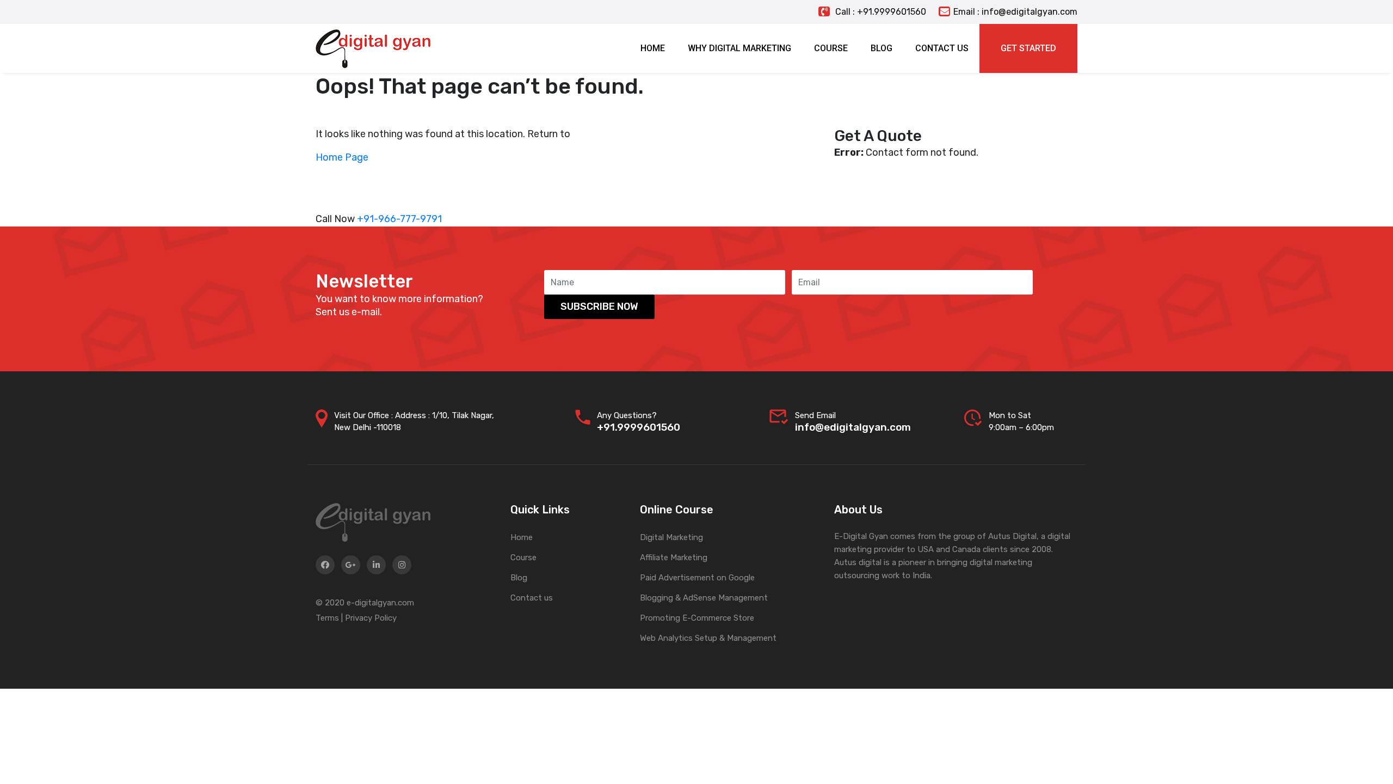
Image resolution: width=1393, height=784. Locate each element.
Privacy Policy (371, 618)
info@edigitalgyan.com (853, 427)
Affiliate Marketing (673, 557)
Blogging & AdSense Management (704, 598)
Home (521, 537)
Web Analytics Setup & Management (708, 638)
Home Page (342, 157)
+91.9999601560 (638, 427)
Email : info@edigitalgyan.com (1015, 12)
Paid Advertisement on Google (697, 578)
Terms (327, 618)
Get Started (1028, 48)
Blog (518, 578)
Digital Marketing (671, 537)
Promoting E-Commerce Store (697, 618)
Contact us (531, 598)
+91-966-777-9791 (399, 219)
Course (523, 557)
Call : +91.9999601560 (879, 12)
